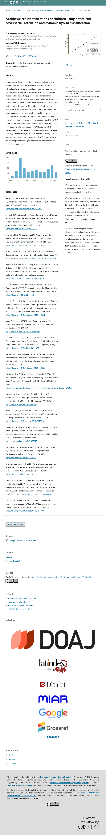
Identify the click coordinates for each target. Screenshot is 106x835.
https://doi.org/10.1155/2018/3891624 (22, 348)
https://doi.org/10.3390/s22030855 (21, 457)
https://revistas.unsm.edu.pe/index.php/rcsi (69, 782)
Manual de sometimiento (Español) (20, 605)
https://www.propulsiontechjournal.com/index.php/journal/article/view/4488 (39, 388)
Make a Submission (15, 524)
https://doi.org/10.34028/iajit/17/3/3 (21, 228)
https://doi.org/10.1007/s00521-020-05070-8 (25, 245)
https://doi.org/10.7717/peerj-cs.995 (21, 474)
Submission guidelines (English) (19, 609)
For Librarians (11, 763)
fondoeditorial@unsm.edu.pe (19, 785)
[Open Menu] (5, 3)
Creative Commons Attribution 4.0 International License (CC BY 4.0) (61, 577)
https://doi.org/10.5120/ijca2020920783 (23, 331)
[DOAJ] (53, 654)
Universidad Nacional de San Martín (54, 777)
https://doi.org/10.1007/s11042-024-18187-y (25, 278)
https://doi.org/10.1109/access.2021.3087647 (37, 258)
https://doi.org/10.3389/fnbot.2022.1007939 (25, 511)
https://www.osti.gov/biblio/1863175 (21, 441)
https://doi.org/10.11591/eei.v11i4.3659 (38, 494)
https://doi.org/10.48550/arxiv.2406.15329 (24, 208)
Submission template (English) (18, 602)
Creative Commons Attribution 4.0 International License (80, 169)
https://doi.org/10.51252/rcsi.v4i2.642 (26, 56)
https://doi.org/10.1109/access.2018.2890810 (25, 421)
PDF (70, 65)
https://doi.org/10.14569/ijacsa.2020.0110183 (25, 368)
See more (53, 736)
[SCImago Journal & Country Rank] (21, 540)
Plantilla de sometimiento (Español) (21, 598)
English (9, 557)
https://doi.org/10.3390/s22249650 (21, 404)
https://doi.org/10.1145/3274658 (20, 295)
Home (8, 10)
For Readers (10, 755)
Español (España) (13, 561)
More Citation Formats (76, 110)
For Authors (10, 759)
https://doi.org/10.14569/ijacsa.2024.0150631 (25, 315)
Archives (17, 10)
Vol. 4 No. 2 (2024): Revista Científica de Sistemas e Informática (49, 10)
